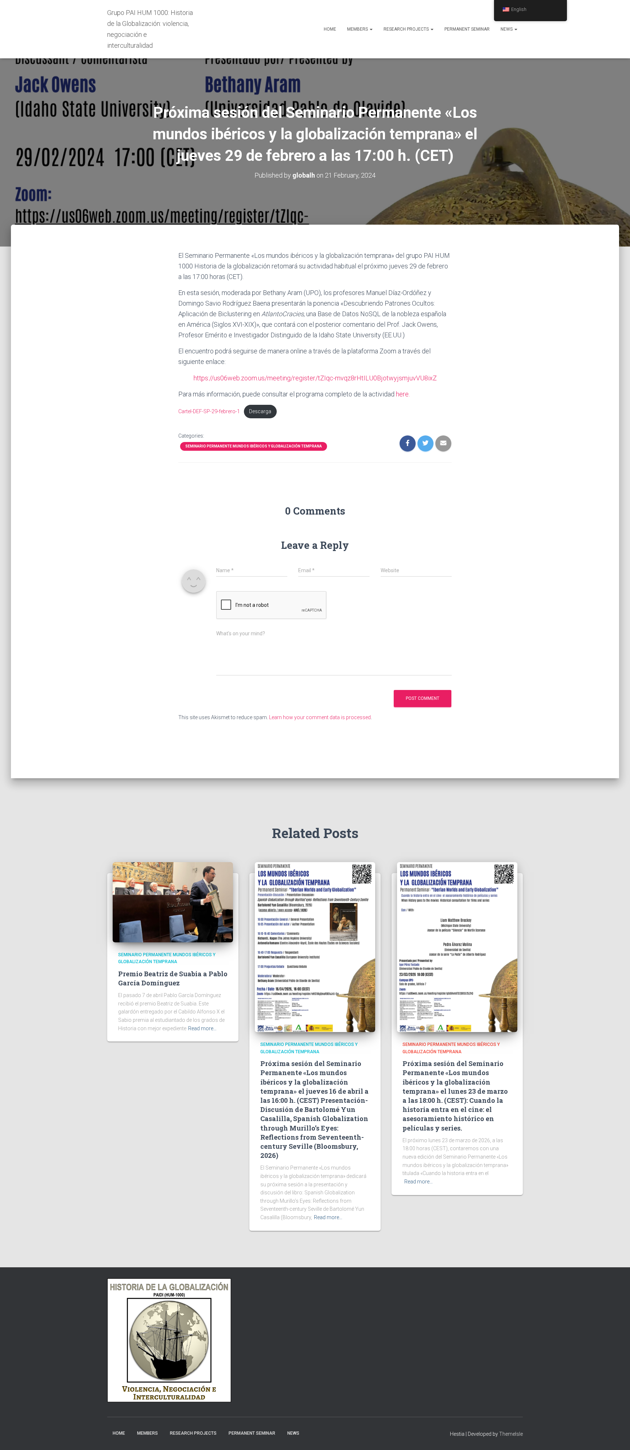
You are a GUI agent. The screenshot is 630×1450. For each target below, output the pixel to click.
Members (358, 29)
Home (330, 29)
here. (402, 394)
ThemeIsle (511, 1434)
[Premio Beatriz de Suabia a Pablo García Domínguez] (173, 902)
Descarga (260, 411)
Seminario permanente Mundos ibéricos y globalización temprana (253, 446)
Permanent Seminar (467, 29)
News (507, 29)
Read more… (202, 1028)
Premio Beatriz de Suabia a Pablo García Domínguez (173, 978)
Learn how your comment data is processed (320, 717)
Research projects (407, 29)
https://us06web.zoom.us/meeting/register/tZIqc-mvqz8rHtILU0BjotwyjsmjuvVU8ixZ (315, 378)
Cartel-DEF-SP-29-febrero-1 (209, 411)
